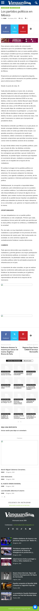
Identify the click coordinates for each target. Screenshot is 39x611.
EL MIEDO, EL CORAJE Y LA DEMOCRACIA (4, 417)
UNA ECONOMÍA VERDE (5, 387)
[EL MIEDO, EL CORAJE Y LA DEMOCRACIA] (7, 410)
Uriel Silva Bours (14, 7)
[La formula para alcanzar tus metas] (7, 368)
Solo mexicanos (6, 477)
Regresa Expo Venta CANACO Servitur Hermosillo (30, 349)
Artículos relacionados (14, 360)
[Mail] (17, 529)
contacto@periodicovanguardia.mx (23, 525)
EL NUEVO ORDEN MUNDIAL (11, 484)
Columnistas (5, 7)
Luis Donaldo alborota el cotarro (12, 491)
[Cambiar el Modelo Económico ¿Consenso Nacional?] (19, 410)
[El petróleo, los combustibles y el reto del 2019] (32, 410)
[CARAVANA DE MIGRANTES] (32, 396)
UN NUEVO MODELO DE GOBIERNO (19, 387)
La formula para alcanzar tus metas (6, 374)
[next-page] (5, 497)
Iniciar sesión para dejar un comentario (13, 430)
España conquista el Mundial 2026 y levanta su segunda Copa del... (25, 584)
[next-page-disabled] (21, 422)
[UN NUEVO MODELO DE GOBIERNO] (19, 381)
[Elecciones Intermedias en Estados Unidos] (19, 396)
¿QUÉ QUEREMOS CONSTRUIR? (18, 374)
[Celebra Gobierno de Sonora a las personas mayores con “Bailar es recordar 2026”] (6, 541)
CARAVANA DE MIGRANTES (30, 401)
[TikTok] (22, 529)
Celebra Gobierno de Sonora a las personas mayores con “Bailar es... (25, 539)
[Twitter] (26, 529)
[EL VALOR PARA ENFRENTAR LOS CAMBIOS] (32, 381)
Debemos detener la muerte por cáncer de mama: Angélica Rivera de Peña (9, 350)
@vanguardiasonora (19, 505)
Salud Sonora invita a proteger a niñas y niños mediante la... (24, 560)
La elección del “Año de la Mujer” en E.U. (6, 401)
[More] (31, 29)
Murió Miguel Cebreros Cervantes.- (13, 470)
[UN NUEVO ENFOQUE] (32, 368)
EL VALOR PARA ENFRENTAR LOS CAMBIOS (30, 388)
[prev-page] (18, 422)
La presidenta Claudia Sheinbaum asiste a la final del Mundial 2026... (25, 594)
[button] (19, 452)
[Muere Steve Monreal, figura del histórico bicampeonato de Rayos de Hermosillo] (6, 576)
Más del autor (28, 360)
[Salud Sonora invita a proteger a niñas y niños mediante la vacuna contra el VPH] (6, 562)
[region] (19, 40)
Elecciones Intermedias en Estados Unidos (18, 402)
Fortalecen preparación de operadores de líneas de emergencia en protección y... (23, 550)
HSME (4, 18)
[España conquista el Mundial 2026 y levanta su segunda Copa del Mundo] (6, 586)
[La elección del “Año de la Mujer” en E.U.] (7, 396)
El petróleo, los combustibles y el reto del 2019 (31, 417)
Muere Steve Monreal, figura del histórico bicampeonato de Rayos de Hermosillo (25, 575)
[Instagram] (13, 529)
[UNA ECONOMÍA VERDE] (7, 381)
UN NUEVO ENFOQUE (29, 374)
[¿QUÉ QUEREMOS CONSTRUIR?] (19, 368)
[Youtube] (30, 529)
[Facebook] (9, 529)
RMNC (2, 472)
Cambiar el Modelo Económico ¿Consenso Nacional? (19, 417)
